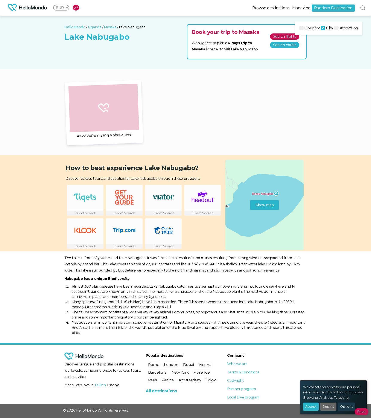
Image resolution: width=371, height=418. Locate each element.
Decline (328, 407)
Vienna (205, 364)
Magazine (301, 8)
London (171, 364)
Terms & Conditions (243, 372)
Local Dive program (243, 397)
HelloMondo (74, 27)
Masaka (110, 27)
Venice (168, 380)
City (329, 28)
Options (346, 407)
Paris (152, 380)
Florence (201, 372)
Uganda (94, 27)
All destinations (161, 391)
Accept (310, 407)
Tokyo (211, 380)
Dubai (188, 364)
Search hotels (284, 45)
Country (312, 28)
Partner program (241, 389)
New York (180, 372)
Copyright (235, 381)
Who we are (237, 364)
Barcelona (157, 372)
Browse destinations (271, 8)
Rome (153, 364)
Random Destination (333, 8)
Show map (264, 205)
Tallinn (100, 385)
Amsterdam (190, 380)
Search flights (284, 37)
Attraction (349, 28)
